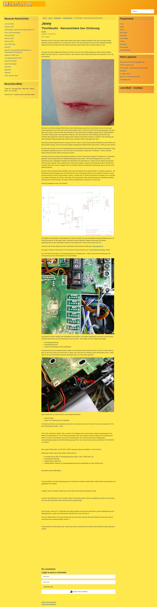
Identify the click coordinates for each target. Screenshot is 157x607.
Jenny (122, 27)
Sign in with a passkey (80, 591)
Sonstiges (123, 44)
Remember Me (48, 587)
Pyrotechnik (124, 38)
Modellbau (123, 35)
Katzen (122, 30)
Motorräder (123, 32)
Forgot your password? (48, 602)
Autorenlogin (124, 47)
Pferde (122, 41)
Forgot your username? (48, 604)
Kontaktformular (125, 50)
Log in (78, 597)
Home (122, 24)
